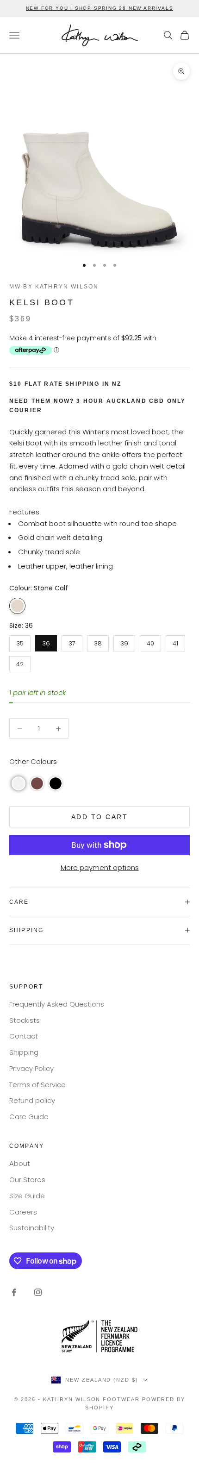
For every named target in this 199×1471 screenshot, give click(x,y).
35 (20, 641)
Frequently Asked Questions (56, 1004)
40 (150, 641)
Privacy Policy (31, 1068)
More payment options (100, 867)
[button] (18, 783)
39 (124, 641)
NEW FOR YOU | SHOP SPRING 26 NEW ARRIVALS (100, 8)
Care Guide (29, 1116)
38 (98, 641)
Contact (23, 1036)
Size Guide (27, 1196)
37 (71, 641)
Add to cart (99, 816)
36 (46, 641)
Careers (23, 1212)
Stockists (24, 1020)
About (19, 1163)
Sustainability (31, 1228)
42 (20, 662)
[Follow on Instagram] (38, 1292)
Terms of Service (37, 1084)
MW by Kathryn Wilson (54, 286)
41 (176, 641)
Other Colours (33, 761)
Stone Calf (17, 606)
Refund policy (32, 1100)
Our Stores (27, 1179)
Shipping (23, 1052)
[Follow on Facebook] (14, 1292)
